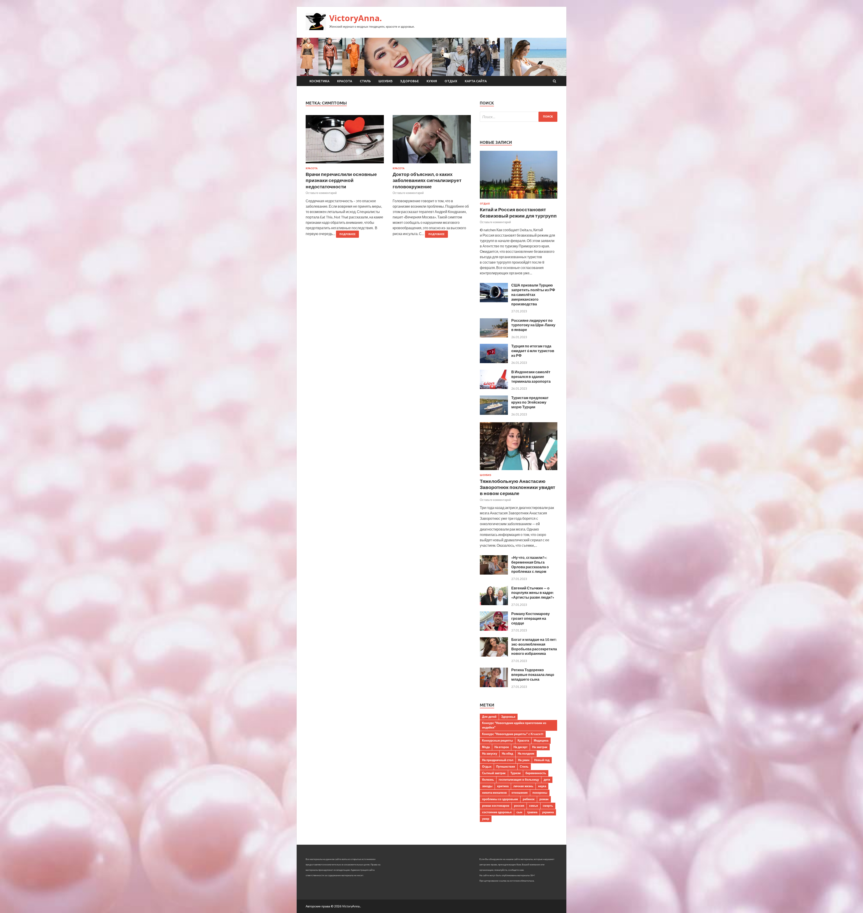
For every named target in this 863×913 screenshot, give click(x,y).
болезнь (488, 779)
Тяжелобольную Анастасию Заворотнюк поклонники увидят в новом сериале (517, 487)
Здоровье (409, 81)
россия (519, 805)
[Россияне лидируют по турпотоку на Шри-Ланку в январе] (494, 336)
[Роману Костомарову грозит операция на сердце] (494, 629)
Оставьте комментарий (321, 193)
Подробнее (347, 234)
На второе (501, 747)
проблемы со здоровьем (500, 799)
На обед (507, 753)
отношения (520, 792)
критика (503, 786)
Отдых (451, 81)
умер (485, 818)
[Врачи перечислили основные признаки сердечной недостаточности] (345, 141)
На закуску (489, 753)
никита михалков (494, 792)
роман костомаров (495, 805)
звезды (487, 786)
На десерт (520, 747)
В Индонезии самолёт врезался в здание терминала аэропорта (531, 376)
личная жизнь (523, 786)
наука (542, 786)
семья (533, 805)
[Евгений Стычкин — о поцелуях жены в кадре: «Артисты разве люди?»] (494, 604)
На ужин (523, 760)
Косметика (319, 81)
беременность (535, 773)
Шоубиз (385, 81)
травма (532, 812)
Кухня (432, 81)
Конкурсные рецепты (497, 740)
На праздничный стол (497, 760)
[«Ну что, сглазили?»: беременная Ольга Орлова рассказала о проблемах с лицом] (494, 573)
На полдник (526, 753)
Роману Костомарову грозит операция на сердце (530, 618)
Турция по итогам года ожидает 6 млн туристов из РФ (532, 351)
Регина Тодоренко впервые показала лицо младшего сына (532, 674)
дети (547, 779)
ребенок (529, 799)
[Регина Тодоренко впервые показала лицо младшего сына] (494, 686)
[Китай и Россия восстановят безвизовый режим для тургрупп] (518, 199)
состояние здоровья (497, 812)
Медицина (541, 740)
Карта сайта (476, 81)
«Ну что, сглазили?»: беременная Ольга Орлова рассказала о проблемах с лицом (530, 564)
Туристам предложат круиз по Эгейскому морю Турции (530, 402)
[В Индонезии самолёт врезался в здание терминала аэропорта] (494, 387)
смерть (548, 805)
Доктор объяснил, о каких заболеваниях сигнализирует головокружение (427, 180)
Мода (486, 747)
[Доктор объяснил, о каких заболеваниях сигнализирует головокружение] (432, 141)
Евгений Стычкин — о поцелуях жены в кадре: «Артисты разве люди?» (532, 593)
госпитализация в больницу (519, 779)
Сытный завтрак (494, 773)
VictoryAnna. (355, 18)
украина (548, 812)
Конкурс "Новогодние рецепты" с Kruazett (512, 734)
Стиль (365, 81)
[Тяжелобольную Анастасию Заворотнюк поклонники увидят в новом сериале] (518, 471)
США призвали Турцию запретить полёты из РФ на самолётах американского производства (533, 294)
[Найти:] (518, 117)
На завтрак (539, 747)
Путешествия (505, 766)
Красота (344, 81)
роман (544, 799)
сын (519, 812)
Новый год (541, 760)
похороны (539, 792)
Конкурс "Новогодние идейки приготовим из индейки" (514, 725)
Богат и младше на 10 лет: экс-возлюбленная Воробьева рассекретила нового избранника (534, 646)
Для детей (489, 716)
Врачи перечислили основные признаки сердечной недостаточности (341, 180)
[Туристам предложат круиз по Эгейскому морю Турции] (494, 413)
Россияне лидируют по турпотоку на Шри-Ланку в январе (533, 325)
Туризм (515, 773)
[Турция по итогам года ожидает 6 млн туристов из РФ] (494, 362)
